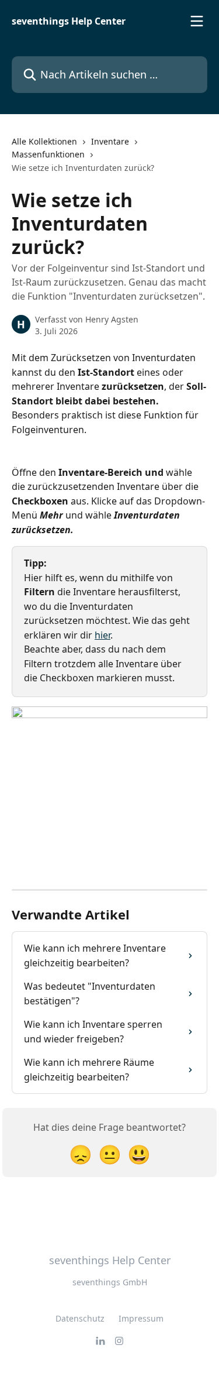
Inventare (110, 141)
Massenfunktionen (48, 154)
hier (102, 635)
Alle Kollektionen (44, 141)
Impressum (141, 1318)
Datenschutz (80, 1318)
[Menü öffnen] (196, 21)
